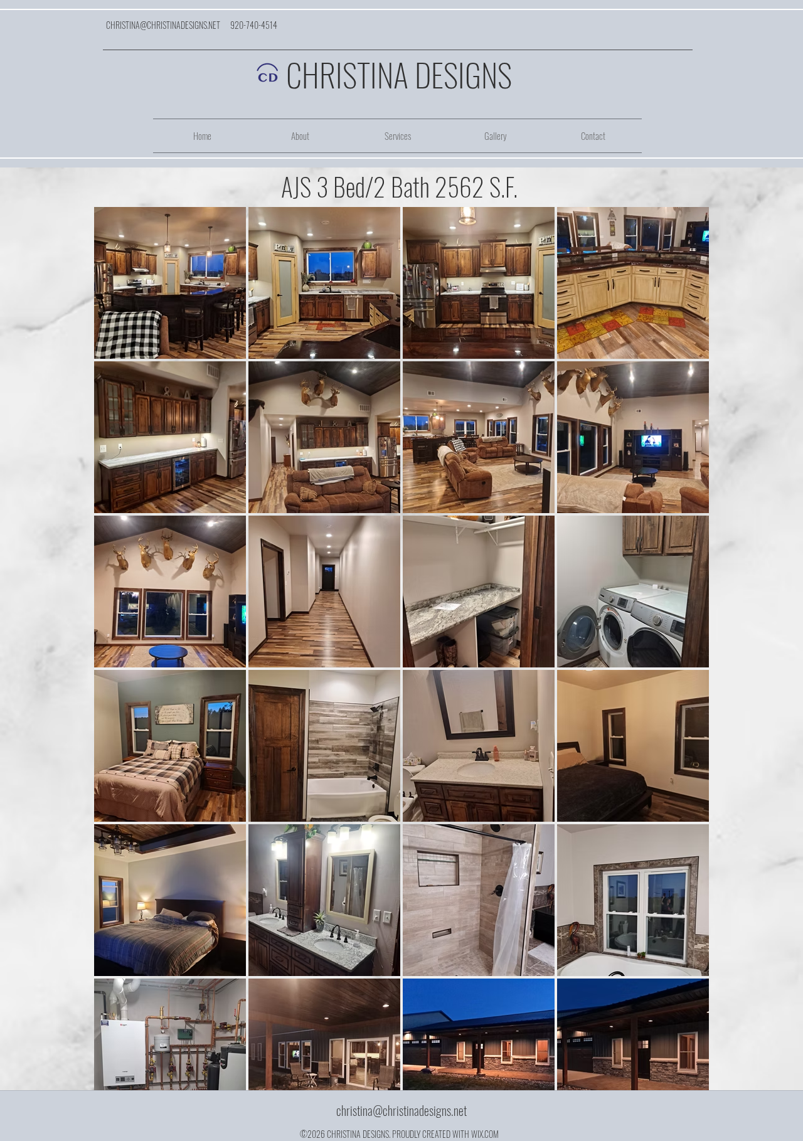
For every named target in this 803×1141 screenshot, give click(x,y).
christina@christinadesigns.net (401, 1110)
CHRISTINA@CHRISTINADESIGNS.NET (163, 24)
